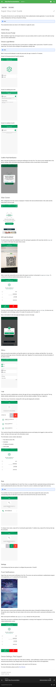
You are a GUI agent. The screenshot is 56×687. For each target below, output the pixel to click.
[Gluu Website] (54, 685)
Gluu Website (22, 667)
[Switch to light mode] (50, 1)
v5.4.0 (22, 1)
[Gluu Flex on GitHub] (52, 685)
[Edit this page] (54, 11)
